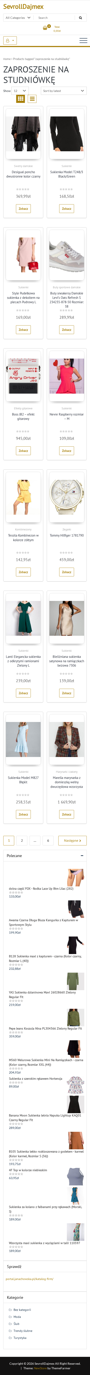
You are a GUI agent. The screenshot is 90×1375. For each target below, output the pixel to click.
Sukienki (67, 166)
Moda (17, 1317)
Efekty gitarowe (23, 408)
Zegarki (66, 529)
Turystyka (20, 1338)
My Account (10, 40)
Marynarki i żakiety (67, 772)
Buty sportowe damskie (67, 287)
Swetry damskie (23, 166)
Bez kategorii (22, 1310)
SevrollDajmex (23, 6)
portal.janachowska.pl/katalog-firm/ (29, 1279)
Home (7, 59)
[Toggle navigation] (83, 40)
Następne (71, 840)
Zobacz (23, 209)
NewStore (40, 1368)
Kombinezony (23, 529)
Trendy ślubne (23, 1331)
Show (7, 91)
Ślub (16, 1324)
